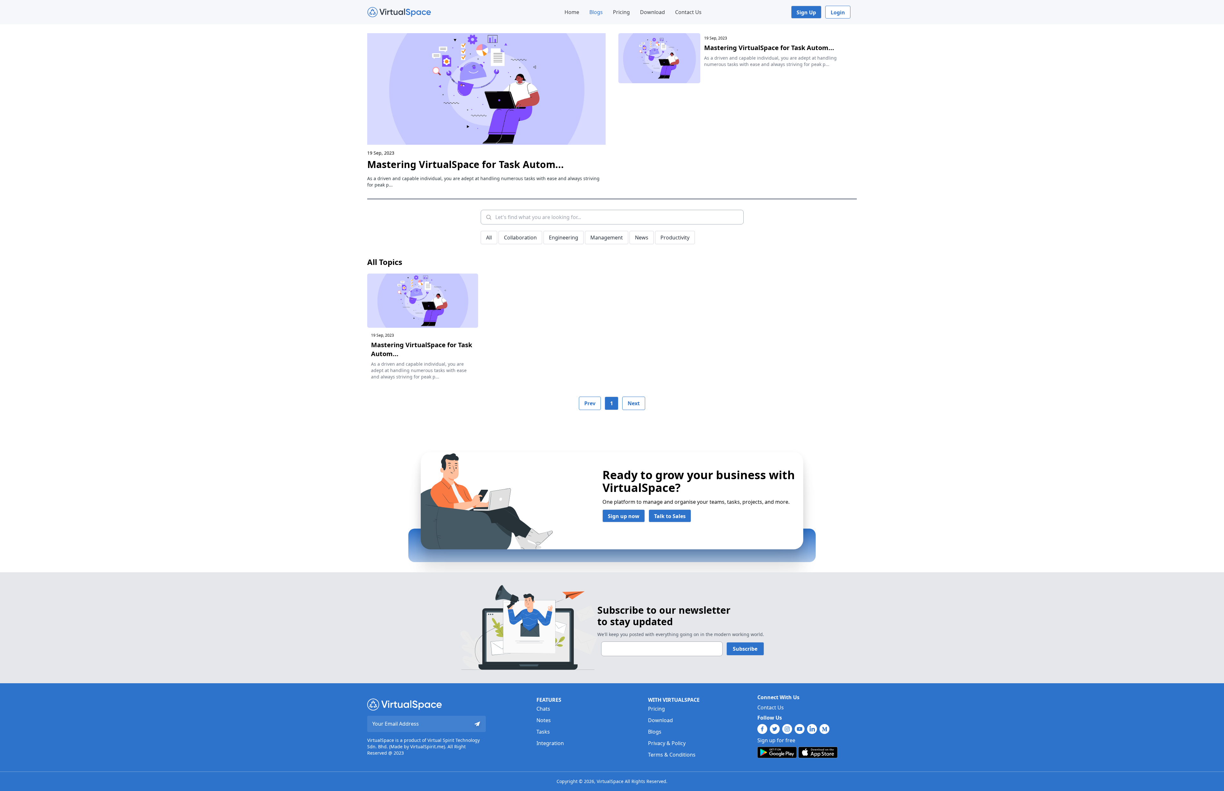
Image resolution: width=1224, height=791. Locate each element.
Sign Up (806, 12)
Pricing (621, 12)
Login (838, 12)
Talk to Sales (670, 516)
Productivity (674, 237)
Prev (589, 403)
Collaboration (520, 237)
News (641, 237)
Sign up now (623, 516)
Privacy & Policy (667, 743)
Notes (543, 720)
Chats (543, 708)
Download (652, 12)
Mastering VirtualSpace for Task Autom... (465, 164)
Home (572, 12)
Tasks (543, 731)
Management (606, 237)
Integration (550, 743)
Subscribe (745, 648)
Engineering (563, 237)
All (489, 237)
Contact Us (688, 12)
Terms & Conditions (672, 754)
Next (634, 403)
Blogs (596, 12)
